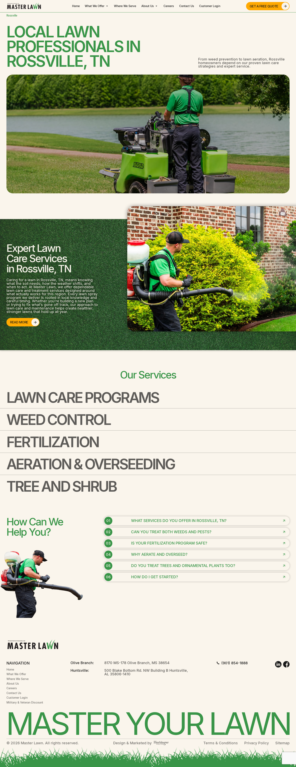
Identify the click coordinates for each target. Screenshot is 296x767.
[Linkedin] (278, 664)
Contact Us (186, 6)
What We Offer (94, 6)
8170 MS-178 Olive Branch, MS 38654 (137, 663)
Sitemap (282, 743)
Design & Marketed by (132, 743)
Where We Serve (125, 6)
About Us (147, 6)
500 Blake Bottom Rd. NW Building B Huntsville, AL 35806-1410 (146, 672)
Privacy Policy (256, 743)
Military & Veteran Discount (24, 702)
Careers (169, 6)
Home (76, 6)
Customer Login (209, 6)
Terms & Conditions (220, 743)
